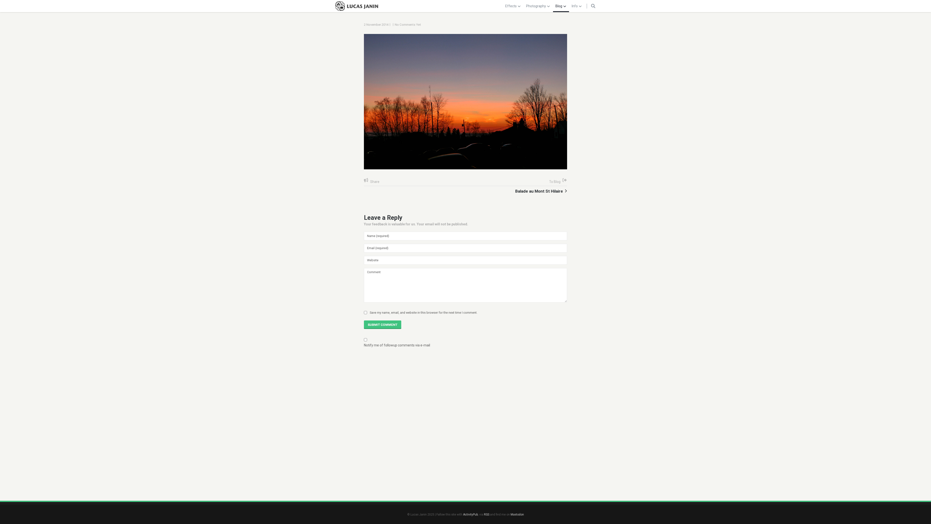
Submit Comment (382, 325)
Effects (511, 6)
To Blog (555, 182)
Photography (536, 6)
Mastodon (517, 514)
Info (575, 6)
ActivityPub (470, 514)
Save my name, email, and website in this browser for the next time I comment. (423, 312)
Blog (558, 6)
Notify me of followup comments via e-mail (397, 345)
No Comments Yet (408, 24)
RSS (486, 514)
